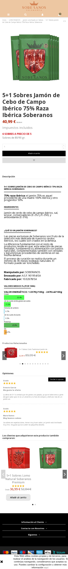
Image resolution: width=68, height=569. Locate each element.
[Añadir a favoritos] (34, 160)
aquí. (46, 567)
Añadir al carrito (34, 153)
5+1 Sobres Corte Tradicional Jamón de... (34, 349)
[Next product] (65, 21)
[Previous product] (64, 21)
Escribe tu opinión (57, 379)
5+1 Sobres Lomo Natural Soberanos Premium (18, 479)
